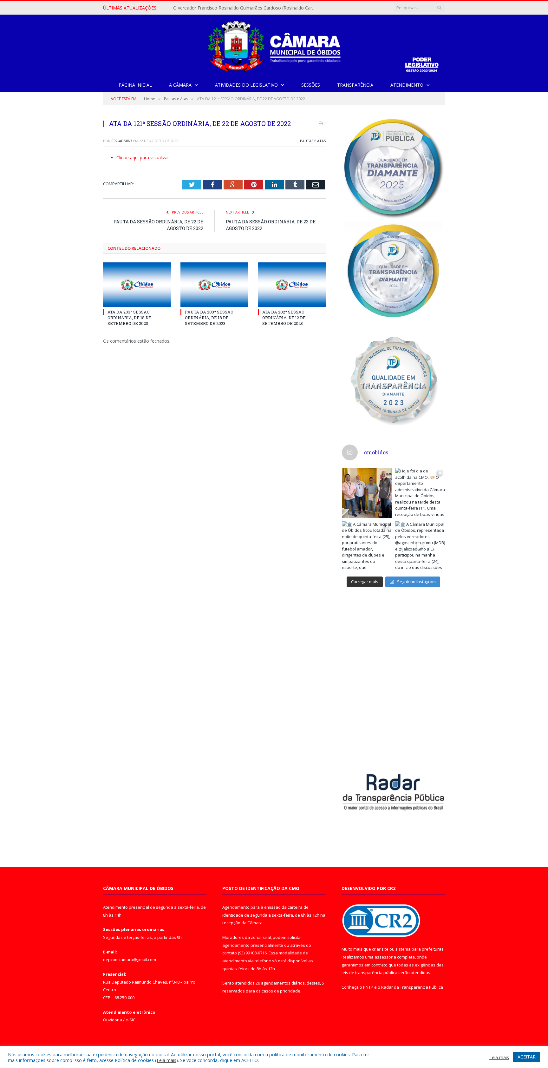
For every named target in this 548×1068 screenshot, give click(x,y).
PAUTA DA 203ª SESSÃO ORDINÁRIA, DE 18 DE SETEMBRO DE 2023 (209, 317)
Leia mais (166, 1060)
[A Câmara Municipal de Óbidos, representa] (420, 546)
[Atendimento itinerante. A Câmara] (367, 493)
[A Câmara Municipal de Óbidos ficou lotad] (367, 546)
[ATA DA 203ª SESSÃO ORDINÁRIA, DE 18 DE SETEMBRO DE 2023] (137, 284)
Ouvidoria (112, 1020)
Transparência (355, 85)
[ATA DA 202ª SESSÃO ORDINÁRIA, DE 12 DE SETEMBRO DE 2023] (292, 284)
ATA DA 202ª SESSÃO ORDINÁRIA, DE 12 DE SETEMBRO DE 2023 (284, 317)
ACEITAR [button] (527, 1057)
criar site (380, 949)
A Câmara (180, 85)
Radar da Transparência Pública (412, 987)
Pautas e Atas (313, 140)
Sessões (310, 85)
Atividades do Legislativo (246, 85)
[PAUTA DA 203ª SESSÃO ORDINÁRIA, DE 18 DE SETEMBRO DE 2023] (214, 284)
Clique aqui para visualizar (142, 158)
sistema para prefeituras (419, 949)
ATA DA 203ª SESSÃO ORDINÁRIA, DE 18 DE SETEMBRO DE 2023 (129, 317)
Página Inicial (135, 85)
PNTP (368, 987)
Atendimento (406, 85)
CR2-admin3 (121, 140)
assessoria (385, 957)
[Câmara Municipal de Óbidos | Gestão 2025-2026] (274, 45)
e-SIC (130, 1020)
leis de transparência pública (369, 972)
